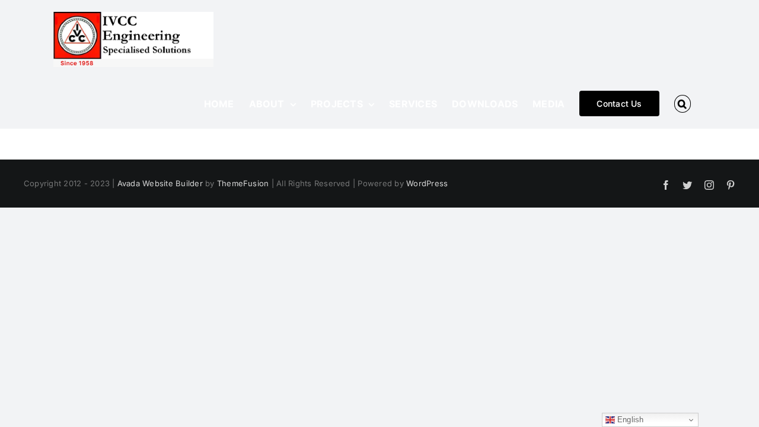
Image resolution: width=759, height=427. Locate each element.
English (629, 419)
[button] (682, 104)
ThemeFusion (243, 183)
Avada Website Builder (160, 183)
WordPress (427, 183)
